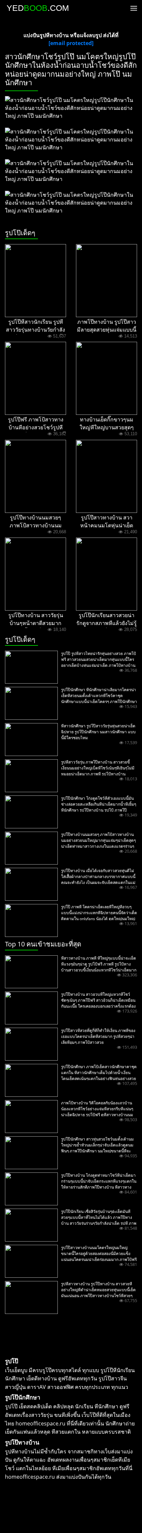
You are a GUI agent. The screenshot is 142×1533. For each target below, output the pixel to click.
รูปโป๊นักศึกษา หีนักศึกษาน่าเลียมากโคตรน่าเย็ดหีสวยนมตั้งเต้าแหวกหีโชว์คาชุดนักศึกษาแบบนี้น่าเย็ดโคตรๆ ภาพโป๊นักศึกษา (99, 695)
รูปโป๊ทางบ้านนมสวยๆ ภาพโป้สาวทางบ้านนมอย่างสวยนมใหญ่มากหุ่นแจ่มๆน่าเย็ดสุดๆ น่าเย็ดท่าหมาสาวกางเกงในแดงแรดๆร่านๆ (98, 840)
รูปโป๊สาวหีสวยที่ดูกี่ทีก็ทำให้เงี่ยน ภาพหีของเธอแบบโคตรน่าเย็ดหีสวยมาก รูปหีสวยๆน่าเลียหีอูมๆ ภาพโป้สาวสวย (98, 1036)
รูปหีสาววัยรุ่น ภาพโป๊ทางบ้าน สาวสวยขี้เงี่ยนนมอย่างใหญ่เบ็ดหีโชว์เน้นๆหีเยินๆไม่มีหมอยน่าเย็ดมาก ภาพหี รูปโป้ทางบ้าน (97, 768)
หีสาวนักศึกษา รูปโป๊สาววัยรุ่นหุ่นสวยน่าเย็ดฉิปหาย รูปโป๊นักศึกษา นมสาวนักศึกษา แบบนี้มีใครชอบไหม (98, 732)
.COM (38, 8)
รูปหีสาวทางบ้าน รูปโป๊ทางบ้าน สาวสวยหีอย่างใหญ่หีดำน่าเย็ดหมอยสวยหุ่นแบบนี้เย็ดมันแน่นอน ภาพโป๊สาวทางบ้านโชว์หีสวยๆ (98, 1289)
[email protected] (71, 43)
